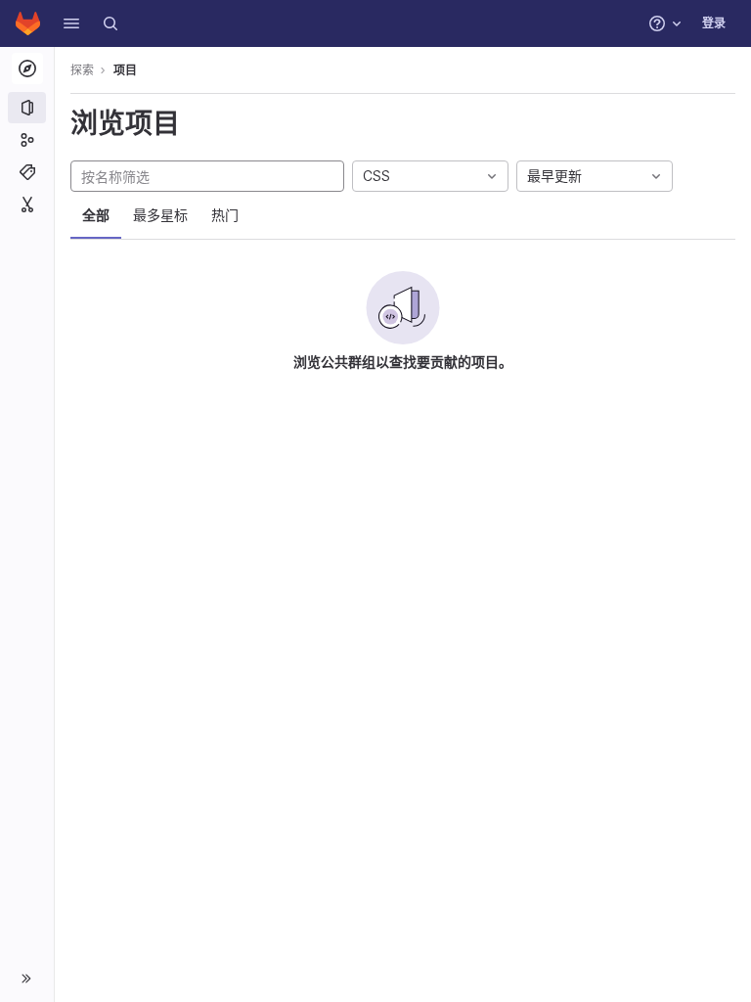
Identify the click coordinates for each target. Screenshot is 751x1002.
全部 (96, 214)
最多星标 (160, 214)
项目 (125, 70)
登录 (714, 23)
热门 (225, 214)
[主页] (28, 23)
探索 (82, 70)
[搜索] (110, 23)
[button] (71, 23)
